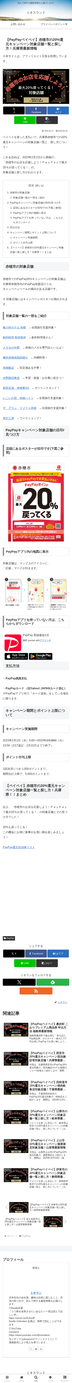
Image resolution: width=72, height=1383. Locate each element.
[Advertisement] (36, 891)
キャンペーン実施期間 (25, 237)
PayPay (10, 938)
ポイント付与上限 (23, 242)
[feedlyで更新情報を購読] (52, 982)
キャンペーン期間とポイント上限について (33, 232)
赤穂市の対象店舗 (20, 192)
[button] (47, 120)
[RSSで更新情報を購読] (36, 990)
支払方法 (15, 227)
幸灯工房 (8, 418)
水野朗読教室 (11, 377)
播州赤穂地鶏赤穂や (15, 357)
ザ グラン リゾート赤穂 (19, 408)
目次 (31, 185)
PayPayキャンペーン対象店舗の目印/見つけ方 (35, 202)
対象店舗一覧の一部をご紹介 (29, 197)
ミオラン (36, 1292)
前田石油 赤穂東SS (16, 387)
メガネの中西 (11, 347)
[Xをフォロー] (19, 982)
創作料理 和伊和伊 (14, 337)
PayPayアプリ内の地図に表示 (29, 212)
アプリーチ (45, 640)
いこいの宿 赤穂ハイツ (18, 398)
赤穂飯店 (8, 367)
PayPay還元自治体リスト (19, 847)
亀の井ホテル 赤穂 (14, 327)
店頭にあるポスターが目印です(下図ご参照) (37, 207)
